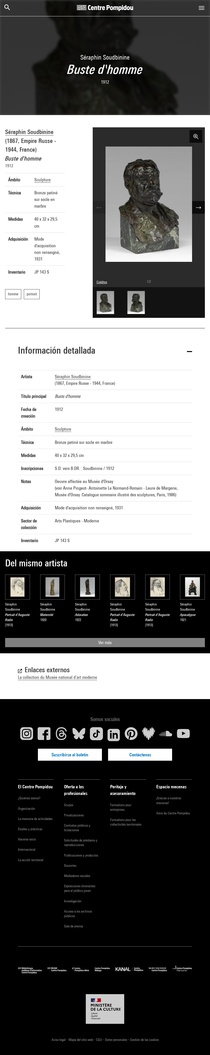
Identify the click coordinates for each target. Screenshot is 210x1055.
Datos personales (116, 1040)
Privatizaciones (74, 815)
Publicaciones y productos (81, 855)
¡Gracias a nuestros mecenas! (168, 800)
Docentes (70, 865)
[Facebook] (44, 735)
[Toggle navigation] (201, 8)
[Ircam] (59, 972)
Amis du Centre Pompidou (173, 813)
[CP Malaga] (105, 972)
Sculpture (42, 179)
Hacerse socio (27, 839)
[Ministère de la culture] (105, 1009)
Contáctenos (140, 754)
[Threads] (61, 735)
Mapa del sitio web (81, 1040)
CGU (99, 1040)
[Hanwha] (182, 972)
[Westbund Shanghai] (161, 972)
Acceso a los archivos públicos (78, 913)
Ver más (105, 642)
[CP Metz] (83, 972)
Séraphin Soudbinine (29, 131)
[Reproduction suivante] (198, 207)
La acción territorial (30, 860)
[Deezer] (148, 735)
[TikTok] (96, 735)
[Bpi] (32, 972)
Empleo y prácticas (30, 829)
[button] (105, 351)
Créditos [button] (102, 282)
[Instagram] (26, 735)
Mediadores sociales (77, 876)
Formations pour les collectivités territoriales (125, 822)
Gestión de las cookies (144, 1040)
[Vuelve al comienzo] (198, 1043)
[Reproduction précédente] (99, 207)
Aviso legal (58, 1040)
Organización (26, 808)
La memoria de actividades (35, 819)
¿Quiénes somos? (29, 798)
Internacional (26, 849)
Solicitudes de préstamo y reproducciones (80, 842)
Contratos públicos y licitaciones (77, 827)
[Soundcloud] (166, 735)
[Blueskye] (79, 735)
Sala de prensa (73, 926)
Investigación (72, 901)
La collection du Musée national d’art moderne (57, 677)
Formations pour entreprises (120, 807)
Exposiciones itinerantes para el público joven (79, 888)
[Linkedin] (113, 735)
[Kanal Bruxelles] (132, 972)
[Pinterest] (131, 735)
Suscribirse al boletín (69, 754)
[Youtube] (183, 735)
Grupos (68, 805)
